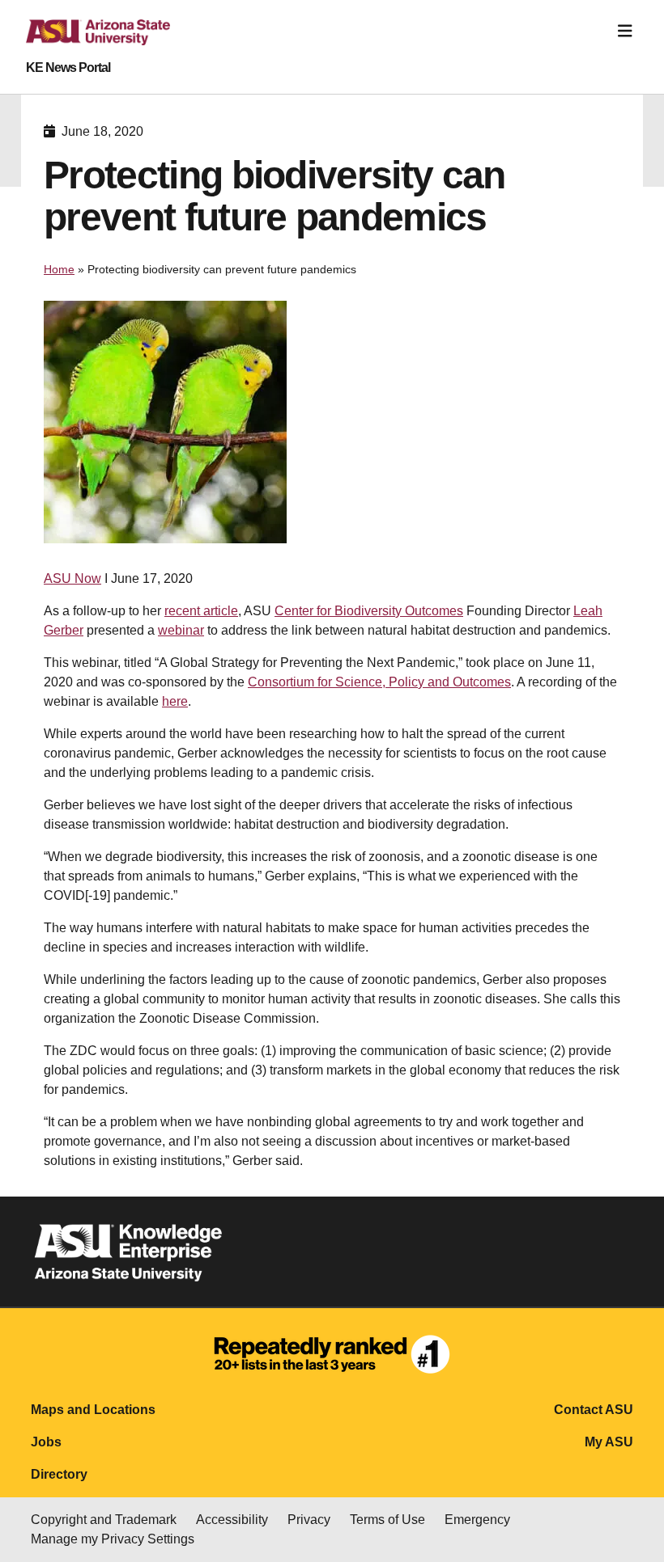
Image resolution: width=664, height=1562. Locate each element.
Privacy (308, 1519)
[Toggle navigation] (625, 31)
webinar (181, 630)
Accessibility (232, 1519)
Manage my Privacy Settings (112, 1539)
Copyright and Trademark (104, 1519)
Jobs (46, 1442)
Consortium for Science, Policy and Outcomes (379, 682)
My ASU (609, 1442)
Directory (59, 1474)
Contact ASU (593, 1409)
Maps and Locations (93, 1409)
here (175, 701)
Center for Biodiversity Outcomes (369, 611)
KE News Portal (68, 67)
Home (59, 269)
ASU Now (72, 578)
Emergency (477, 1519)
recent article (201, 611)
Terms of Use (387, 1519)
